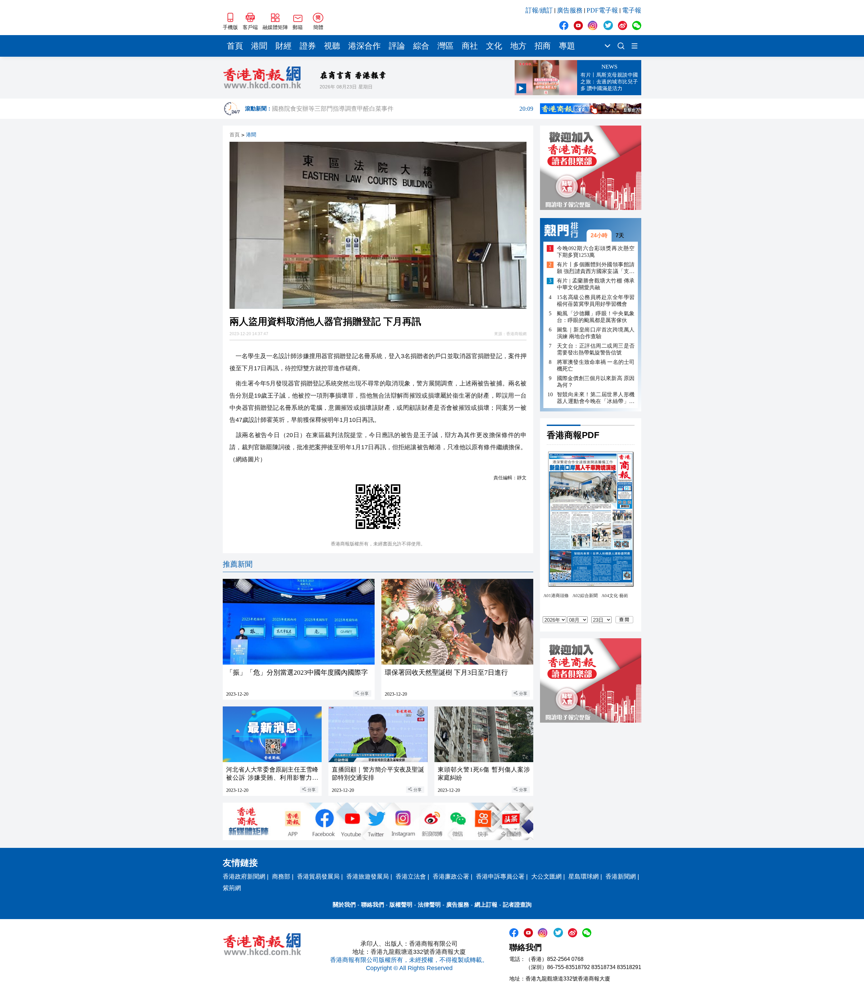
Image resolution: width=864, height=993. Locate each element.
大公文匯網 (546, 876)
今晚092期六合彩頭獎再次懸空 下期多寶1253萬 (595, 251)
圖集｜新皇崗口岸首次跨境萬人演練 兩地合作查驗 (595, 333)
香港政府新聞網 (244, 876)
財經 (283, 46)
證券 (308, 46)
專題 (567, 46)
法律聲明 (429, 905)
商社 (470, 46)
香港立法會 (411, 876)
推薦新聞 (237, 564)
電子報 (631, 10)
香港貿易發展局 (318, 876)
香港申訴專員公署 (500, 876)
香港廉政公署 (451, 876)
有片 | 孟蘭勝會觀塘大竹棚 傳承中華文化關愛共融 (595, 284)
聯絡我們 (372, 905)
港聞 (259, 46)
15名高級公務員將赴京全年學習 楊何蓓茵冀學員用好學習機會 (595, 300)
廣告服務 (570, 10)
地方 (518, 46)
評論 (397, 46)
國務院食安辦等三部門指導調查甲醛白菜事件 (402, 109)
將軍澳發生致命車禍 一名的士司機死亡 (595, 365)
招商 (543, 46)
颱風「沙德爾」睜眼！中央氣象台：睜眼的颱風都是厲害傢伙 (595, 317)
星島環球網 (583, 876)
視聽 (332, 46)
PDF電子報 (602, 10)
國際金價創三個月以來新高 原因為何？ (595, 381)
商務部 (281, 876)
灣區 (445, 46)
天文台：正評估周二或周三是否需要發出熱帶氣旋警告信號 (595, 349)
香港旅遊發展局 (367, 876)
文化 (494, 46)
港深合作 (364, 46)
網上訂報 (486, 905)
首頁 (235, 46)
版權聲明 (400, 905)
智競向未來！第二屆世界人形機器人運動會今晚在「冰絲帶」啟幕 (595, 398)
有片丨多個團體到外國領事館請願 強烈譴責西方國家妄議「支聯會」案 (595, 268)
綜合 (421, 46)
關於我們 (344, 905)
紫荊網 (232, 888)
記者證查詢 (517, 905)
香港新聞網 (620, 876)
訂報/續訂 (539, 10)
